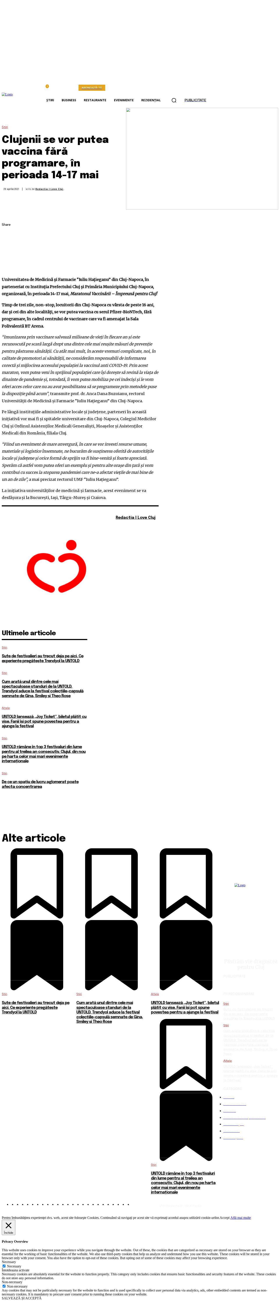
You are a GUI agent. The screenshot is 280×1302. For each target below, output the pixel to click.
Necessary (14, 1266)
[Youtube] (130, 525)
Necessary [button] (9, 1262)
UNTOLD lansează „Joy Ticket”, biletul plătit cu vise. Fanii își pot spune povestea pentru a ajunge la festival (44, 721)
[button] (174, 100)
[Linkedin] (254, 1204)
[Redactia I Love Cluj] (56, 568)
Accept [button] (224, 1218)
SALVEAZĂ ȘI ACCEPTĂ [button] (22, 1298)
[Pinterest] (9, 256)
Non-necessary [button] (12, 1282)
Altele (6, 708)
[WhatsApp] (9, 266)
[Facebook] (9, 235)
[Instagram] (123, 525)
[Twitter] (9, 245)
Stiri (5, 127)
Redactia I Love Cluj (49, 189)
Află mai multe (240, 1218)
